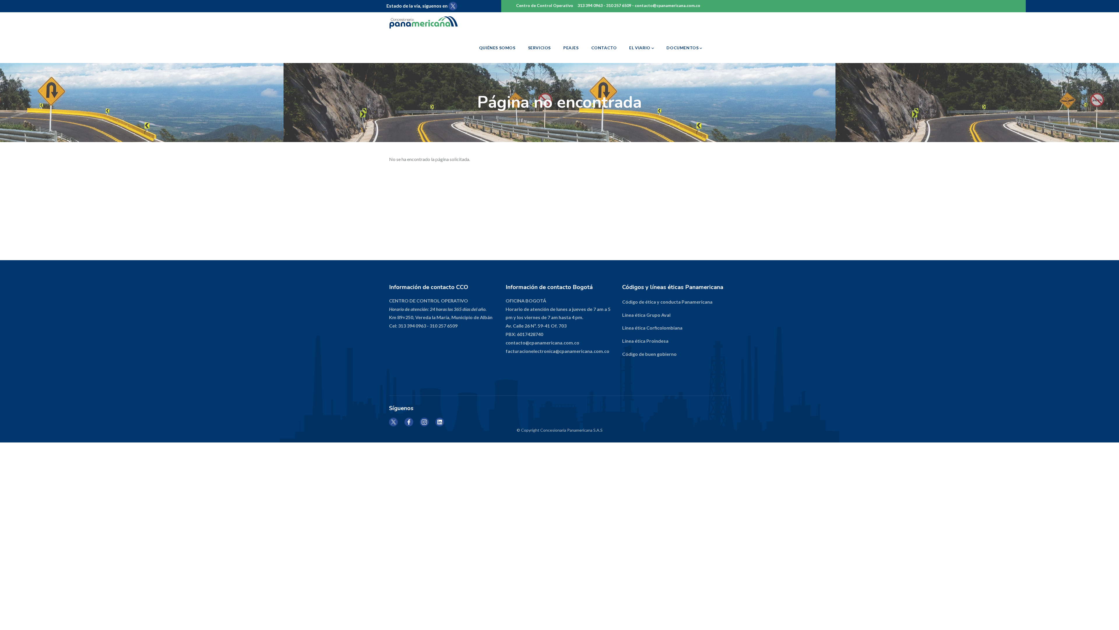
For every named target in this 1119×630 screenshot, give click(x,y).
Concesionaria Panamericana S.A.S (571, 430)
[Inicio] (432, 22)
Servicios (539, 47)
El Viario (639, 47)
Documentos (682, 47)
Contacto (604, 47)
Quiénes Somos (497, 47)
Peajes (571, 47)
